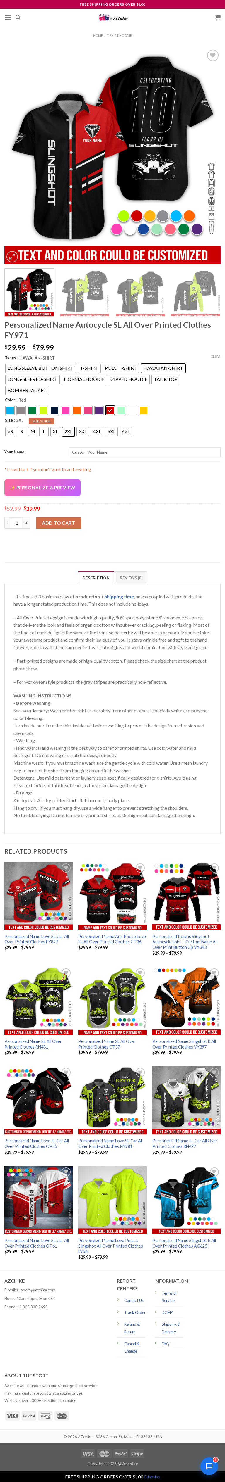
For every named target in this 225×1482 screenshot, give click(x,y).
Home (98, 35)
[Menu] (7, 17)
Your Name (14, 452)
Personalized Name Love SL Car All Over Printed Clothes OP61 (36, 1243)
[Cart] (218, 17)
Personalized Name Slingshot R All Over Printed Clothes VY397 (184, 1044)
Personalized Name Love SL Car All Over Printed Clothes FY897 (36, 939)
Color (10, 400)
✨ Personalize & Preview (42, 487)
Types (10, 357)
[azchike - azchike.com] (112, 17)
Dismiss (152, 1476)
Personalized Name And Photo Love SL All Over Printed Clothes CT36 (112, 939)
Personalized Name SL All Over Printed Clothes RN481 (33, 1044)
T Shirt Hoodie (119, 35)
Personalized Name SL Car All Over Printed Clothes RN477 (184, 1143)
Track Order (135, 1312)
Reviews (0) (131, 578)
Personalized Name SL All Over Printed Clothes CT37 (107, 1044)
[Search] (18, 17)
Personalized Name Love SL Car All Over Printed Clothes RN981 (110, 1143)
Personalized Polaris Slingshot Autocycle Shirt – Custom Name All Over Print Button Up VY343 (184, 942)
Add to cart (58, 523)
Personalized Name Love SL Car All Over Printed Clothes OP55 (36, 1143)
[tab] (96, 577)
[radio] (41, 368)
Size (9, 420)
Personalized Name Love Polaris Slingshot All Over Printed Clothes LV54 (110, 1246)
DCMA (167, 1312)
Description (96, 578)
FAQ (165, 1343)
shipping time (119, 596)
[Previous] (16, 156)
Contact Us (134, 1300)
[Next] (209, 156)
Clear (216, 356)
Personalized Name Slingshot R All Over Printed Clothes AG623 (184, 1243)
